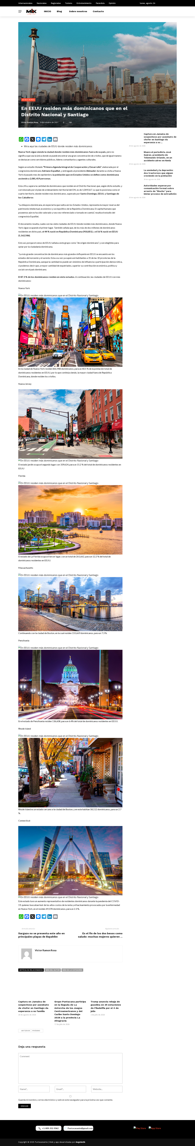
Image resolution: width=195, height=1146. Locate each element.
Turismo (68, 3)
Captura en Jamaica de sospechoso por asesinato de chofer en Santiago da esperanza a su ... (160, 138)
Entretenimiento (84, 3)
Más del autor (53, 970)
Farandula (100, 3)
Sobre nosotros (78, 11)
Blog (59, 11)
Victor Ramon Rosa (29, 122)
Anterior (25, 1031)
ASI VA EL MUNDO (28, 100)
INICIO (47, 11)
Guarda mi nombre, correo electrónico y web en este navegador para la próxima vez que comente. (65, 1099)
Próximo (36, 1031)
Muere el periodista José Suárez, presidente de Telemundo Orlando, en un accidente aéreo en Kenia (158, 156)
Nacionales (42, 3)
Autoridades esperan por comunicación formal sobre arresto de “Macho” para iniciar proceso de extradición (160, 189)
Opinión (112, 3)
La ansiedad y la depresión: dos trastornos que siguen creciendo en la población (158, 173)
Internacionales (25, 3)
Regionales (56, 3)
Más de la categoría (72, 970)
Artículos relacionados (31, 970)
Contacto (98, 11)
